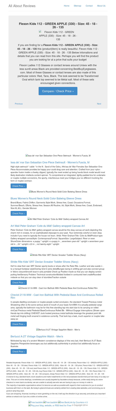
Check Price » (18, 186)
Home (66, 5)
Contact (89, 5)
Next (99, 103)
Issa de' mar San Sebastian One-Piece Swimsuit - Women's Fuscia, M (50, 162)
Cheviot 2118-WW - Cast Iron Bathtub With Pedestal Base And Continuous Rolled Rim (57, 296)
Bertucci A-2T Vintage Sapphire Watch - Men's (37, 336)
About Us (101, 5)
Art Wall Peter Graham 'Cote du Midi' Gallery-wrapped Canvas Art (48, 225)
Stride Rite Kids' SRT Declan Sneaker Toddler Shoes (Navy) (44, 261)
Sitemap (77, 5)
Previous (19, 103)
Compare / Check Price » (58, 91)
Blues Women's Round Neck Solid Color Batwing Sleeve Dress (46, 198)
